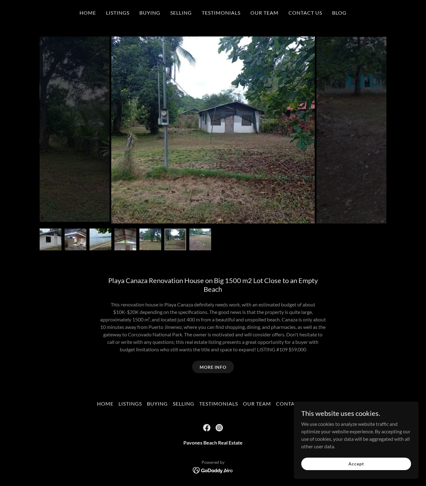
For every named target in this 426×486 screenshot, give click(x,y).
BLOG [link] (339, 13)
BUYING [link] (149, 13)
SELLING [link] (181, 13)
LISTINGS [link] (117, 13)
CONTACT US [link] (305, 13)
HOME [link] (88, 13)
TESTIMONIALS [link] (221, 13)
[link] (207, 427)
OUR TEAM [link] (264, 13)
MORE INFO (213, 367)
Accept (356, 463)
